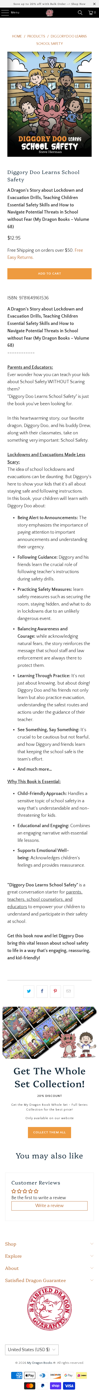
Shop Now (78, 4)
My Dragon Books (39, 1363)
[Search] (80, 13)
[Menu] (2, 13)
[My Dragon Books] (49, 13)
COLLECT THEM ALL (49, 1132)
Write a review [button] (49, 1205)
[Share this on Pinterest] (55, 991)
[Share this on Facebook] (42, 991)
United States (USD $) (29, 1349)
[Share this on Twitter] (28, 991)
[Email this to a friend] (68, 991)
